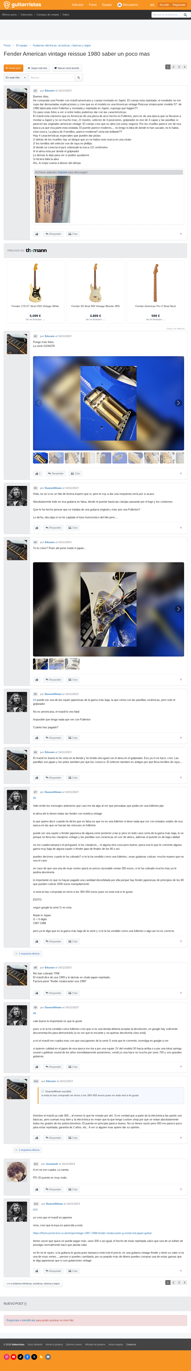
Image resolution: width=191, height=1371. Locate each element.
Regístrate (179, 4)
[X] (34, 1357)
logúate (63, 172)
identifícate (28, 1320)
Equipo (107, 4)
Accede (164, 4)
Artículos (77, 4)
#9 (35, 1007)
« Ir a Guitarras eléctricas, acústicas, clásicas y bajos (33, 1283)
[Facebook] (27, 1357)
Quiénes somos (74, 1344)
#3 (35, 488)
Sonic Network (35, 1344)
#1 (35, 90)
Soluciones (27, 14)
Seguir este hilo (39, 68)
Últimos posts (9, 14)
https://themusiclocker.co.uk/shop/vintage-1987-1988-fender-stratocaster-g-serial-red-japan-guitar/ (92, 1233)
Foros (93, 4)
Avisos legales (115, 1344)
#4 (35, 542)
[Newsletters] (48, 1357)
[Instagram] (7, 1357)
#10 (36, 1081)
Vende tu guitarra (54, 1344)
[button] (178, 403)
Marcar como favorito (68, 68)
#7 (35, 792)
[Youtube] (13, 1357)
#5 (35, 694)
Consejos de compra (48, 14)
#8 (35, 967)
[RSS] (41, 1357)
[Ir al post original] (42, 1091)
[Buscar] (185, 15)
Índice (66, 14)
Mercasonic (130, 4)
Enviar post (14, 68)
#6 (35, 752)
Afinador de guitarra (95, 1344)
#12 (36, 1204)
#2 (35, 336)
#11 (36, 1164)
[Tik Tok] (20, 1357)
